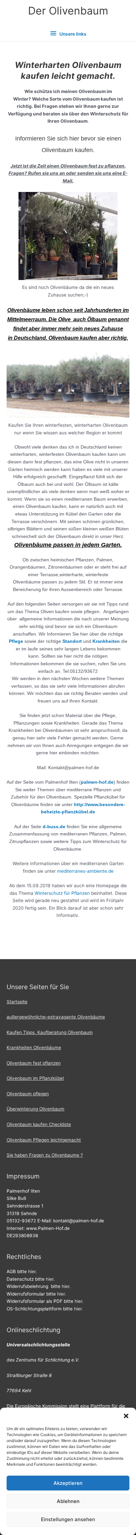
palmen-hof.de (97, 782)
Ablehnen (68, 1501)
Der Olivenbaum (68, 10)
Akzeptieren (68, 1483)
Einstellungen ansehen (68, 1519)
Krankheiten (106, 641)
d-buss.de (55, 826)
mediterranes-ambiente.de (85, 871)
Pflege (16, 641)
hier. (32, 1271)
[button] (126, 1416)
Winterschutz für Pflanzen (62, 893)
